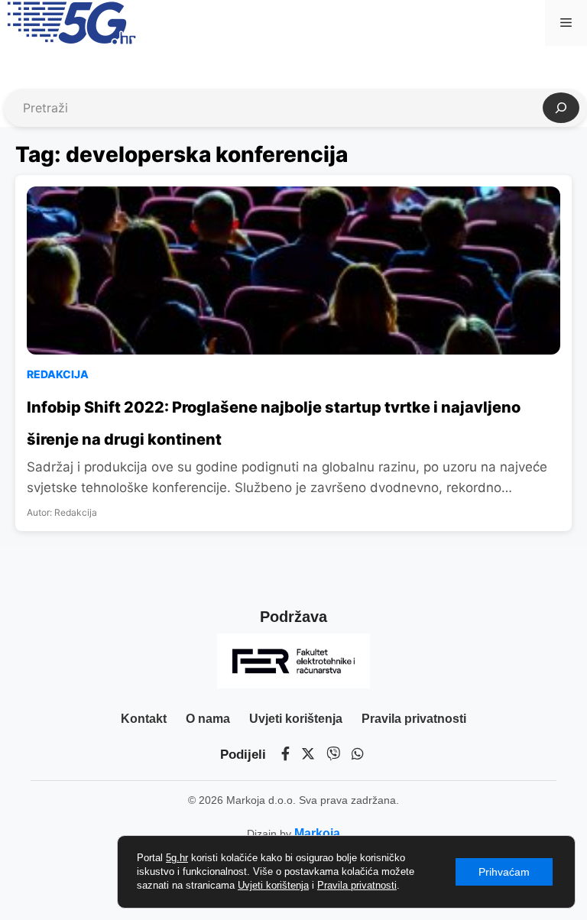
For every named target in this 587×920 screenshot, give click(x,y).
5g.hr (177, 857)
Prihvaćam (504, 872)
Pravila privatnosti (414, 718)
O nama (208, 718)
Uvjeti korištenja (295, 718)
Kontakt (144, 718)
